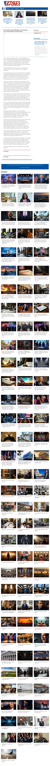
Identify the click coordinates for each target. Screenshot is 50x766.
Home (4, 8)
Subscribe (22, 8)
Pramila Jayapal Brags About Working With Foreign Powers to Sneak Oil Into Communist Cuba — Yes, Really (6, 22)
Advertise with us (27, 167)
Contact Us (17, 8)
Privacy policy (22, 167)
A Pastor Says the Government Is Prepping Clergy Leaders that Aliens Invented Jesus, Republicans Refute (40, 21)
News (12, 8)
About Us (8, 8)
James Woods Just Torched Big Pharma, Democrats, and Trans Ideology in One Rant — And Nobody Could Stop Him (29, 21)
